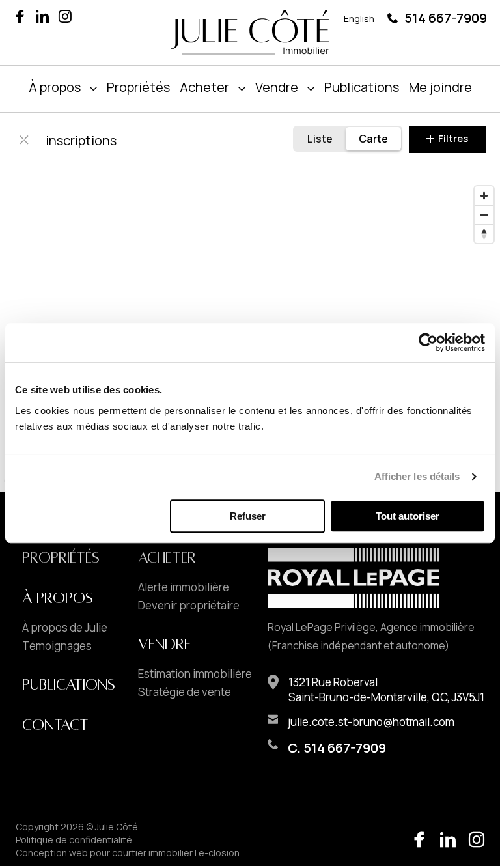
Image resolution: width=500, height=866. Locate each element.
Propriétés (138, 87)
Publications (361, 87)
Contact (55, 725)
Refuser (248, 516)
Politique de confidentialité (74, 839)
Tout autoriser (407, 516)
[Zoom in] (484, 195)
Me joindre (440, 87)
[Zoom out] (484, 214)
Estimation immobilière (195, 674)
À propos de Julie (64, 628)
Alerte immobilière (183, 587)
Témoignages (57, 646)
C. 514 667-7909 (337, 748)
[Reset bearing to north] (484, 233)
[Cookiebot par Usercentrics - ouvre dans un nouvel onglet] (428, 342)
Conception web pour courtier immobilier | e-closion (128, 852)
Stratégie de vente (184, 692)
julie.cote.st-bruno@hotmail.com (371, 721)
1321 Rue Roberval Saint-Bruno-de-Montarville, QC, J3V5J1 (386, 690)
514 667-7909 (445, 18)
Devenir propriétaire (189, 605)
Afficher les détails (417, 476)
